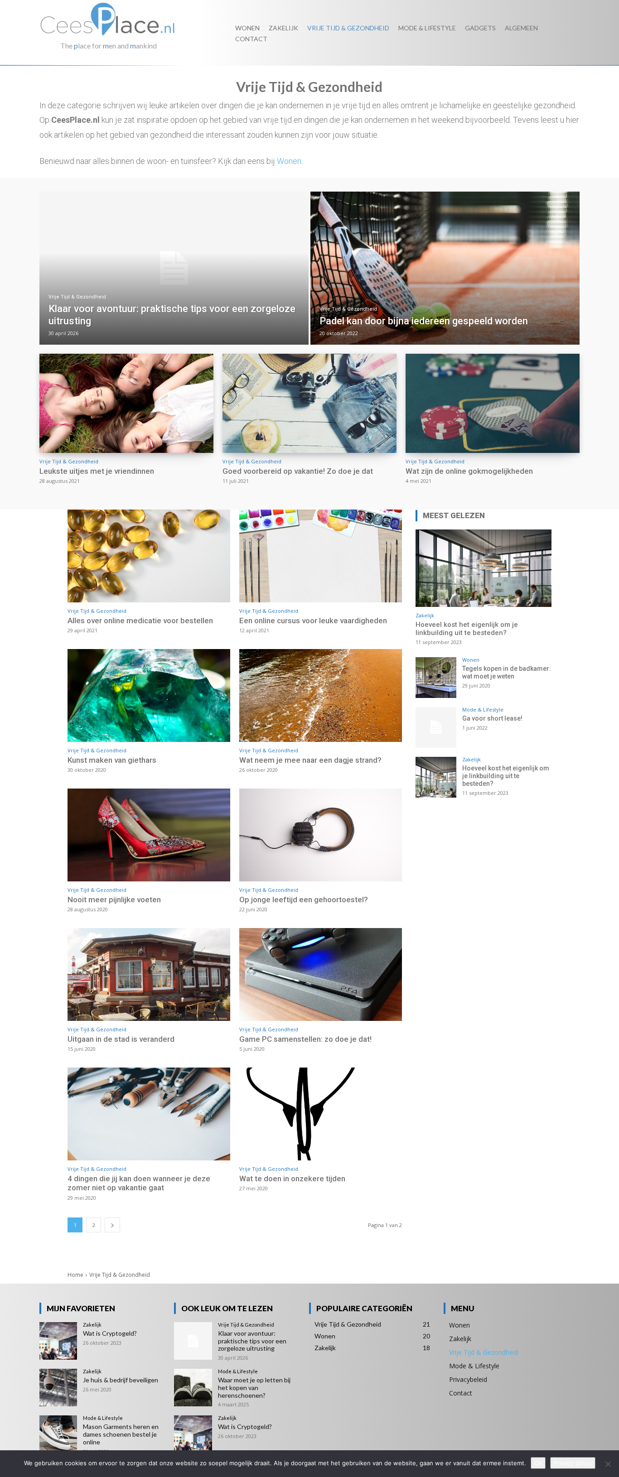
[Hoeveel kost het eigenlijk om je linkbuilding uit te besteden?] (483, 568)
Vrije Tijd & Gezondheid (77, 297)
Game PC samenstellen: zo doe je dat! (305, 1039)
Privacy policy (573, 1463)
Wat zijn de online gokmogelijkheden (469, 471)
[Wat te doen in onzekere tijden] (320, 1114)
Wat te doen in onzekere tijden (292, 1178)
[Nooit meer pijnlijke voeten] (149, 835)
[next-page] (112, 1224)
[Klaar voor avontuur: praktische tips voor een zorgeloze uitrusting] (174, 268)
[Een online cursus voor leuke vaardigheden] (320, 556)
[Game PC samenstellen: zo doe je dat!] (320, 974)
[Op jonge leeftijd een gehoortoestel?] (320, 835)
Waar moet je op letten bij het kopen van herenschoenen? (254, 1387)
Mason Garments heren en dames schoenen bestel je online (121, 1434)
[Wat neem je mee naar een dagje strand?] (320, 695)
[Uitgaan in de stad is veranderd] (149, 974)
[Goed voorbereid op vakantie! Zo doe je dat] (309, 403)
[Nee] (607, 1463)
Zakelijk (425, 615)
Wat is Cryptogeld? (110, 1333)
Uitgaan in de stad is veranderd (121, 1039)
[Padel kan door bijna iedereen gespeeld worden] (445, 268)
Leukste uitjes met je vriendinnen (96, 471)
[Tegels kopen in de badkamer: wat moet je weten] (436, 677)
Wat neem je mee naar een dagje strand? (310, 760)
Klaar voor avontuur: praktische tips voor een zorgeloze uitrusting (252, 1340)
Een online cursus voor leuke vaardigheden (313, 620)
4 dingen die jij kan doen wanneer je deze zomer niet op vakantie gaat (139, 1183)
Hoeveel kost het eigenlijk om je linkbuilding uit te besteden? (467, 629)
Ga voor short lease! (492, 718)
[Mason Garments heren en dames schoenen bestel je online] (58, 1434)
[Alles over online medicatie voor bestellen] (149, 556)
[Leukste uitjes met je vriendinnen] (126, 403)
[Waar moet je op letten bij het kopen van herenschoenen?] (193, 1387)
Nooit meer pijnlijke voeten (114, 899)
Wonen (289, 161)
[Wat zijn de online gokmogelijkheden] (493, 403)
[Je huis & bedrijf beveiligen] (58, 1387)
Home (75, 1275)
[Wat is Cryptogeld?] (58, 1341)
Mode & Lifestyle (482, 709)
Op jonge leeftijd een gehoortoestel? (303, 899)
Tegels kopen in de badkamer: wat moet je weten (506, 672)
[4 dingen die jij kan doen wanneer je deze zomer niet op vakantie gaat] (149, 1114)
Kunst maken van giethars (112, 760)
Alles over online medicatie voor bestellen (140, 620)
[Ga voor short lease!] (436, 727)
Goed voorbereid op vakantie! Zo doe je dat (297, 471)
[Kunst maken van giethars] (149, 695)
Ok (538, 1463)
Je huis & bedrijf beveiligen (120, 1380)
